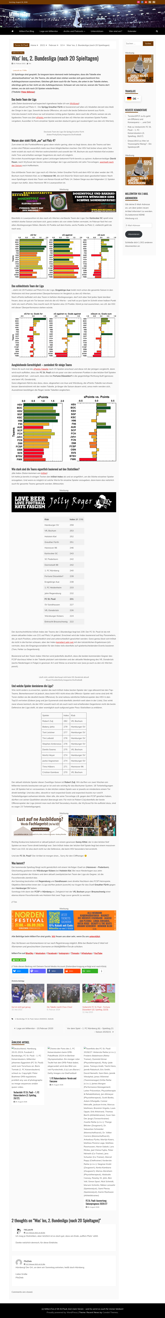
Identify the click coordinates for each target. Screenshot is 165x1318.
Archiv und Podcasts (73, 31)
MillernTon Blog (26, 31)
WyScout (74, 103)
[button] (20, 971)
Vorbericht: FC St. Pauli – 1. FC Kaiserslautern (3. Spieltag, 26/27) (26, 1095)
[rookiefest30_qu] (139, 82)
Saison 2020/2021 (40, 1019)
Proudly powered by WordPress (62, 1312)
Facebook (142, 2)
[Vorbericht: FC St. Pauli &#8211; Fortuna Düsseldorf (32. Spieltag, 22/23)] (98, 993)
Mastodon (153, 2)
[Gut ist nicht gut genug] (28, 993)
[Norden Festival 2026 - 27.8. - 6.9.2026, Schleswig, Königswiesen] (64, 933)
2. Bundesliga (20, 1019)
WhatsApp (86, 953)
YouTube (146, 2)
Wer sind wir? (115, 31)
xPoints (40, 117)
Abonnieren (133, 234)
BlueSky (149, 2)
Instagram (138, 2)
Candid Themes (110, 1312)
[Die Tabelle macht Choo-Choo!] (63, 993)
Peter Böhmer (27, 92)
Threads (75, 953)
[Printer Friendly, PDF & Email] (19, 961)
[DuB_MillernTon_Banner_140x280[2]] (64, 838)
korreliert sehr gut (65, 642)
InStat (44, 473)
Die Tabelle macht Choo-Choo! (59, 1007)
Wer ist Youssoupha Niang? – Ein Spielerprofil (139, 143)
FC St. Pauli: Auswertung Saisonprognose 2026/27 (96, 1202)
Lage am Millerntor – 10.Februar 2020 (35, 1028)
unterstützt (94, 936)
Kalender (132, 31)
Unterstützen (97, 31)
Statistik (50, 1019)
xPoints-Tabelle (40, 369)
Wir (53, 936)
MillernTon (19, 14)
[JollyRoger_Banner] (64, 514)
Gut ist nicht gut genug (21, 1007)
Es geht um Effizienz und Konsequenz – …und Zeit (139, 119)
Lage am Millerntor (49, 31)
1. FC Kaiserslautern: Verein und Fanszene (63, 1080)
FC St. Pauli (29, 1019)
